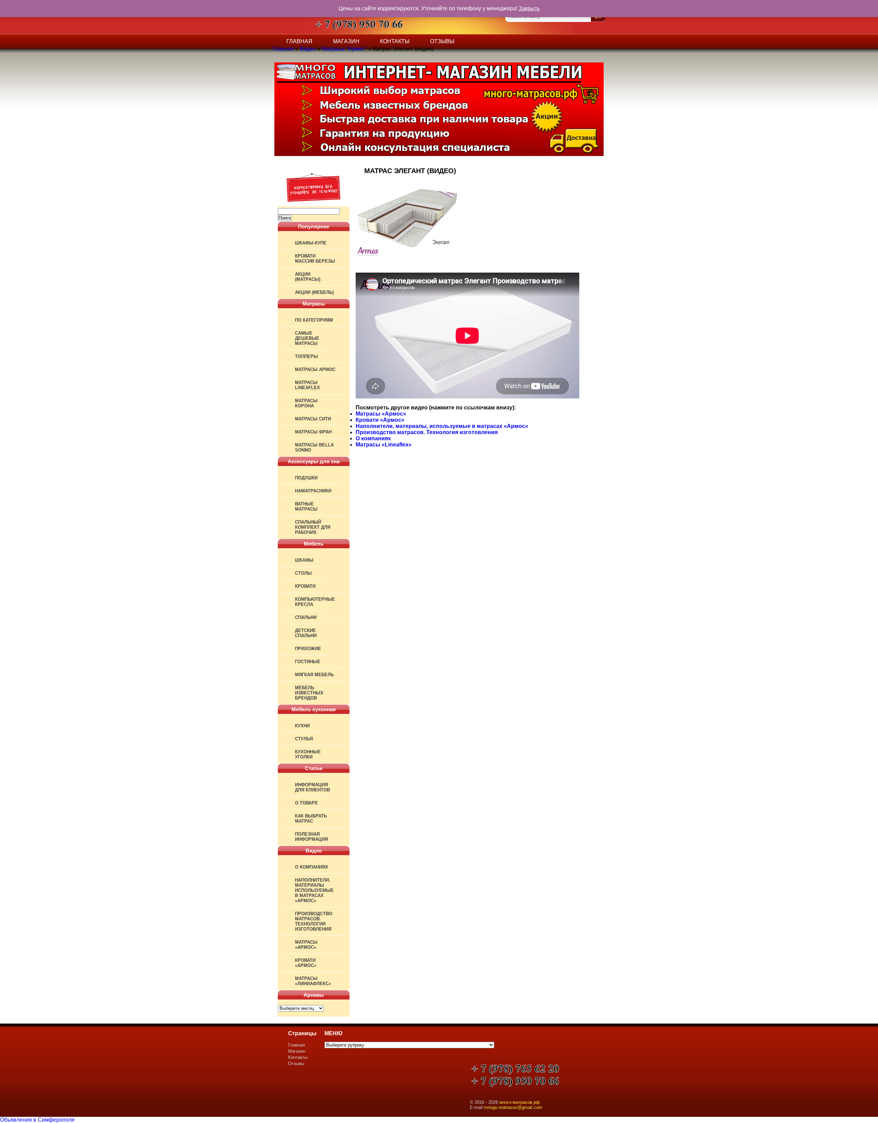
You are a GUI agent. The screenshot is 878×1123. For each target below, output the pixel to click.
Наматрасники (313, 490)
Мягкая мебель (314, 674)
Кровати (305, 586)
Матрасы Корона (306, 403)
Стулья (304, 738)
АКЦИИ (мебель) (314, 292)
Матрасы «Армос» (306, 945)
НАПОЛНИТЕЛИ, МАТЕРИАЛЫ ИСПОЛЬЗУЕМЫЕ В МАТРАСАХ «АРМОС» (314, 890)
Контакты (395, 41)
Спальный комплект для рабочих (312, 527)
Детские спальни (306, 633)
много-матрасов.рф (519, 1102)
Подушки (306, 477)
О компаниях (311, 867)
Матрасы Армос (315, 369)
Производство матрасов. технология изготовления (313, 921)
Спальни (306, 617)
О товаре (306, 802)
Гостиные (307, 661)
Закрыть (529, 8)
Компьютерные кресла (315, 602)
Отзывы (442, 41)
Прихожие (308, 648)
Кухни (302, 725)
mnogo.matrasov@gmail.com (513, 1107)
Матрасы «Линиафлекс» (313, 981)
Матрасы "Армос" (344, 49)
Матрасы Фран (313, 431)
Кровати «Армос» (305, 963)
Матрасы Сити (313, 418)
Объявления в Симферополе (37, 1120)
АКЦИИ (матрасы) (307, 277)
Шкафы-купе (311, 243)
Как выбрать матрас (311, 818)
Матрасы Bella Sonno (314, 447)
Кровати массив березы (315, 258)
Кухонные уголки (308, 754)
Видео (308, 49)
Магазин (346, 41)
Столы (303, 573)
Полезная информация (311, 837)
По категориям (314, 320)
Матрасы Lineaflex (307, 385)
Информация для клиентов (312, 787)
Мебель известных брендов (309, 693)
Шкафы (304, 560)
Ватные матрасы (306, 506)
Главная (299, 41)
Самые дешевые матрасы (307, 338)
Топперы (306, 356)
